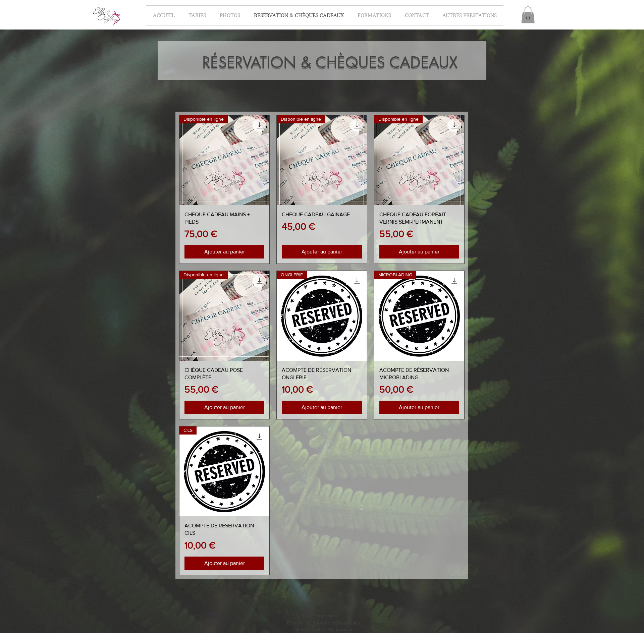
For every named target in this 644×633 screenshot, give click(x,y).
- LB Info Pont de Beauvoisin (322, 629)
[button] (374, 15)
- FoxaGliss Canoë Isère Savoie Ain (322, 622)
